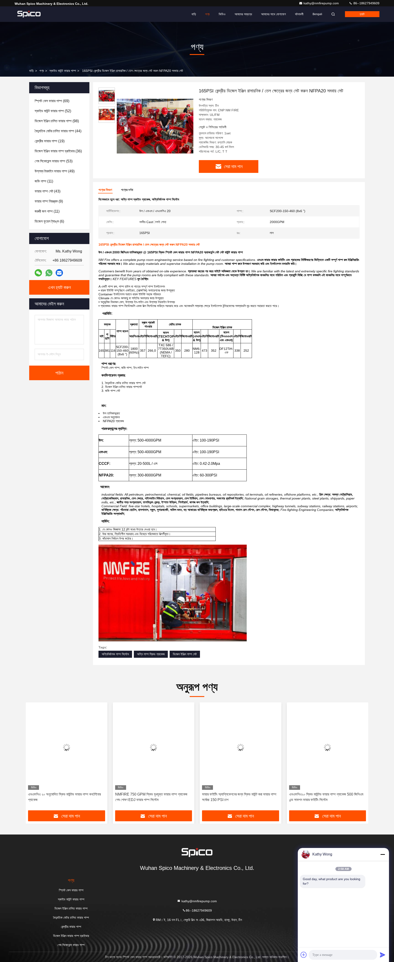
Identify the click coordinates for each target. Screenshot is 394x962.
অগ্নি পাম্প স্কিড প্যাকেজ (151, 654)
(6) (49, 221)
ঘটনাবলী (299, 14)
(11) (44, 181)
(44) (58, 131)
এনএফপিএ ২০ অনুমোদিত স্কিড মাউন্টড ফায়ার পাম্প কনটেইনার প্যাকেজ (64, 797)
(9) (49, 201)
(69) (52, 101)
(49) (55, 171)
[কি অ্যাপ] (49, 273)
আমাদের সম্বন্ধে (243, 14)
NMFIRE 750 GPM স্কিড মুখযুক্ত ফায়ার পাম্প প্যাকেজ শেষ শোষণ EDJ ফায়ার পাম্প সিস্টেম (151, 797)
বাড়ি (194, 14)
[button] (34, 758)
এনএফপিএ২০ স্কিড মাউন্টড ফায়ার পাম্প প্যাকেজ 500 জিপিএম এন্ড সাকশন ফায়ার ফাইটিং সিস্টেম (326, 797)
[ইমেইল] (59, 273)
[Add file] (304, 955)
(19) (50, 141)
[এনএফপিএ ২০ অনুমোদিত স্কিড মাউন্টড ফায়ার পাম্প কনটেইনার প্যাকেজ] (66, 747)
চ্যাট (362, 14)
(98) (57, 121)
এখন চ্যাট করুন (59, 287)
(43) (47, 191)
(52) (53, 111)
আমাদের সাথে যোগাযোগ (273, 14)
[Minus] (382, 854)
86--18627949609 (366, 3)
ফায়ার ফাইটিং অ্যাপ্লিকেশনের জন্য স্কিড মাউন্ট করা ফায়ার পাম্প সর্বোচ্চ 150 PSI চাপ (239, 797)
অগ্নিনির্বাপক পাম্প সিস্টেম (115, 654)
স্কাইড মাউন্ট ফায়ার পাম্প (62, 71)
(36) (58, 151)
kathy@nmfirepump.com (321, 3)
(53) (54, 161)
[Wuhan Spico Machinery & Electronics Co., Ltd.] (29, 14)
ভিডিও (222, 14)
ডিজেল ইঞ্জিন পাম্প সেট (185, 654)
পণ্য (207, 14)
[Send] (382, 955)
